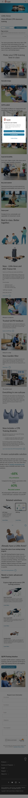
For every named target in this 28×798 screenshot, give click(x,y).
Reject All (14, 131)
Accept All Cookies (14, 134)
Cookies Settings (14, 138)
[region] (14, 129)
